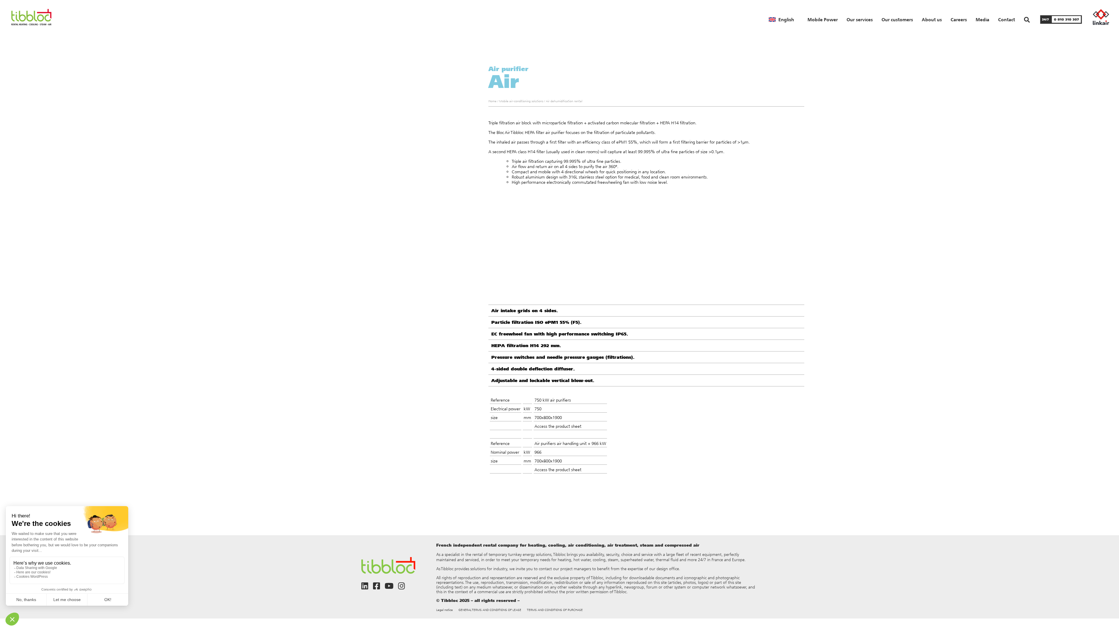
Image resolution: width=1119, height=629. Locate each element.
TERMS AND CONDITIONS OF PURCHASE (555, 610)
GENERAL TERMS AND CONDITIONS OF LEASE (489, 610)
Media (982, 19)
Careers (959, 19)
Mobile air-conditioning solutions (521, 101)
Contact (1006, 19)
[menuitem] (781, 19)
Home (492, 101)
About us (932, 19)
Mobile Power (822, 19)
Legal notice (444, 610)
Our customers (897, 19)
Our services (860, 19)
